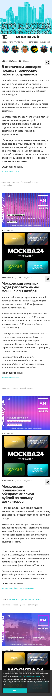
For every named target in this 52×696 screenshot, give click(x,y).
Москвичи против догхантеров (25, 599)
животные (6, 182)
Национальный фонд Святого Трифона (18, 588)
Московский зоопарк (10, 171)
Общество (27, 61)
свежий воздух (26, 388)
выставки (15, 182)
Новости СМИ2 (8, 230)
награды (15, 605)
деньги (23, 605)
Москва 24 (26, 37)
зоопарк (15, 388)
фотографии (7, 185)
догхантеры (33, 605)
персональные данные (29, 676)
